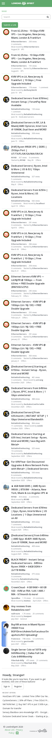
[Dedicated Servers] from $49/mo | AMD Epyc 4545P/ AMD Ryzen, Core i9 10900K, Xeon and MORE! (30, 539)
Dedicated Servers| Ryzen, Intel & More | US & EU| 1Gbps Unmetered (29, 169)
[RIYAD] (6, 148)
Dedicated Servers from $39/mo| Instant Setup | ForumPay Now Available (30, 102)
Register (18, 686)
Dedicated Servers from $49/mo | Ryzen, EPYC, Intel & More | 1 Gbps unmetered (29, 392)
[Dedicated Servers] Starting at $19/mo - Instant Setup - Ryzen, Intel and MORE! (29, 370)
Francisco (15, 639)
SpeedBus (15, 598)
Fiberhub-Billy (17, 660)
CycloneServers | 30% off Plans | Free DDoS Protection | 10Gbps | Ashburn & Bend (26, 700)
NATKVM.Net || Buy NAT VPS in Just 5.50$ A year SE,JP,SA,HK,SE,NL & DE (26, 704)
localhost (40, 203)
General (23, 619)
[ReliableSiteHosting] (6, 100)
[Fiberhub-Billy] (6, 651)
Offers (21, 141)
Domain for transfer (12, 708)
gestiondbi (29, 641)
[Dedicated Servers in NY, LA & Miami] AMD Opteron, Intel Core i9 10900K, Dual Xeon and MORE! (29, 126)
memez (27, 601)
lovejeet (27, 616)
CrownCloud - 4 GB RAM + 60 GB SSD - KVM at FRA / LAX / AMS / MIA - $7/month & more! (29, 591)
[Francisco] (6, 626)
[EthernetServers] (6, 32)
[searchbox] (26, 17)
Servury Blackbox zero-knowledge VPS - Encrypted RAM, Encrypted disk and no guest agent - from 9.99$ (26, 712)
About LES (9, 729)
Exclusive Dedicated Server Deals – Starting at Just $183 (26, 716)
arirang (39, 380)
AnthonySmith (30, 90)
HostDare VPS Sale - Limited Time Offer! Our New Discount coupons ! (26, 696)
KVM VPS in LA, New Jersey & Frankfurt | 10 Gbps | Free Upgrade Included (27, 80)
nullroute (15, 613)
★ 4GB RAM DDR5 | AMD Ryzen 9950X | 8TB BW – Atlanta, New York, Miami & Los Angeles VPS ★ (29, 489)
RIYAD (14, 157)
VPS (22, 49)
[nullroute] (6, 608)
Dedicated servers (26, 117)
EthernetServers (19, 41)
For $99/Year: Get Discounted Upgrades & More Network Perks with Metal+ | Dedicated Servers (29, 465)
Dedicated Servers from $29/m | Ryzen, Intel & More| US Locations (29, 193)
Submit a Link (10, 25)
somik (40, 426)
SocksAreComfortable (34, 404)
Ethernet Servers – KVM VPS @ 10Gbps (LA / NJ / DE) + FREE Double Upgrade (28, 305)
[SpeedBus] (6, 589)
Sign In (7, 686)
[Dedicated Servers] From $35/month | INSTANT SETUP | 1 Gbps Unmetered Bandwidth (29, 416)
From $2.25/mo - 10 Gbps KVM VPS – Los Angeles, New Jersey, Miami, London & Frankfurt (28, 34)
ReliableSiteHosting (20, 109)
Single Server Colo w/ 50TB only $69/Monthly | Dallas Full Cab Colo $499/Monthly (29, 653)
